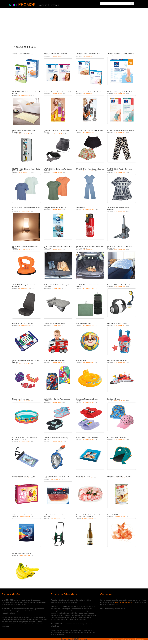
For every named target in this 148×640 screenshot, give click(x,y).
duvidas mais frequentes (123, 602)
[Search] (132, 3)
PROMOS (26, 4)
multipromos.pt (114, 639)
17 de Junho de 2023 (24, 55)
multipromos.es (125, 639)
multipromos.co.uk (138, 639)
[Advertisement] (74, 26)
